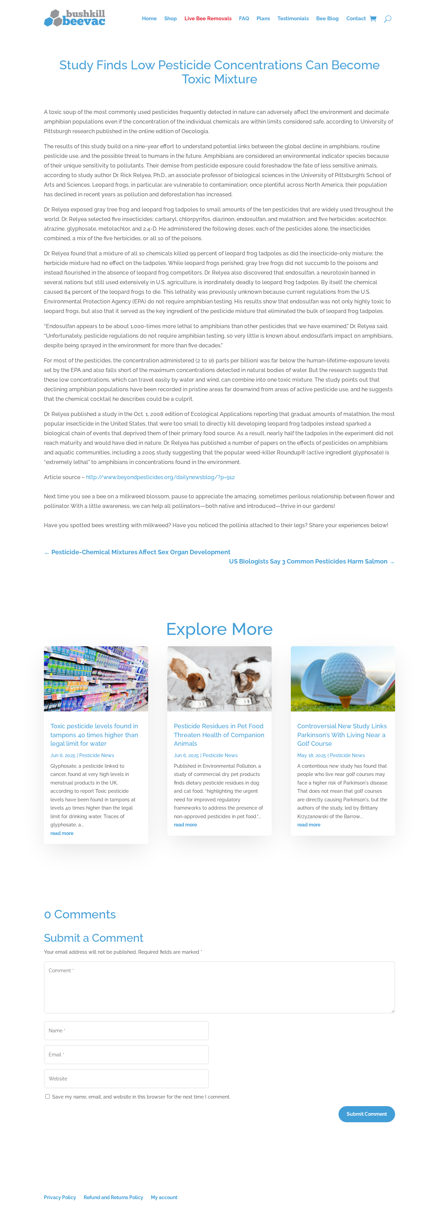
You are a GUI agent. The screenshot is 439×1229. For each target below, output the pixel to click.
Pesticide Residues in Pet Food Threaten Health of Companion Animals (219, 734)
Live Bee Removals (208, 18)
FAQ (244, 18)
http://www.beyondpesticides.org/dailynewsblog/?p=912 (160, 477)
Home (149, 18)
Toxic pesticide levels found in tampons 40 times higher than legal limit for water (94, 734)
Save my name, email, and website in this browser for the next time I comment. (141, 1097)
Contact (356, 18)
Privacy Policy (60, 1197)
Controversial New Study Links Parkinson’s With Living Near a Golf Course (342, 734)
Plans (263, 18)
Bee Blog (327, 18)
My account (164, 1197)
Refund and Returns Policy (113, 1197)
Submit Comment (367, 1114)
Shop (170, 18)
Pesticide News (96, 755)
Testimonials (293, 18)
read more (61, 833)
